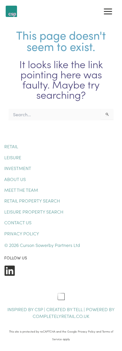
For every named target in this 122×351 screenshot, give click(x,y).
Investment (17, 168)
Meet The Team (21, 190)
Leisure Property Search (33, 211)
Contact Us (17, 222)
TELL (78, 309)
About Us (15, 179)
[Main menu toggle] (108, 11)
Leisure (12, 157)
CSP (39, 309)
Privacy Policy (21, 233)
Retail (11, 146)
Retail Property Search (32, 200)
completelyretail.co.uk (61, 316)
